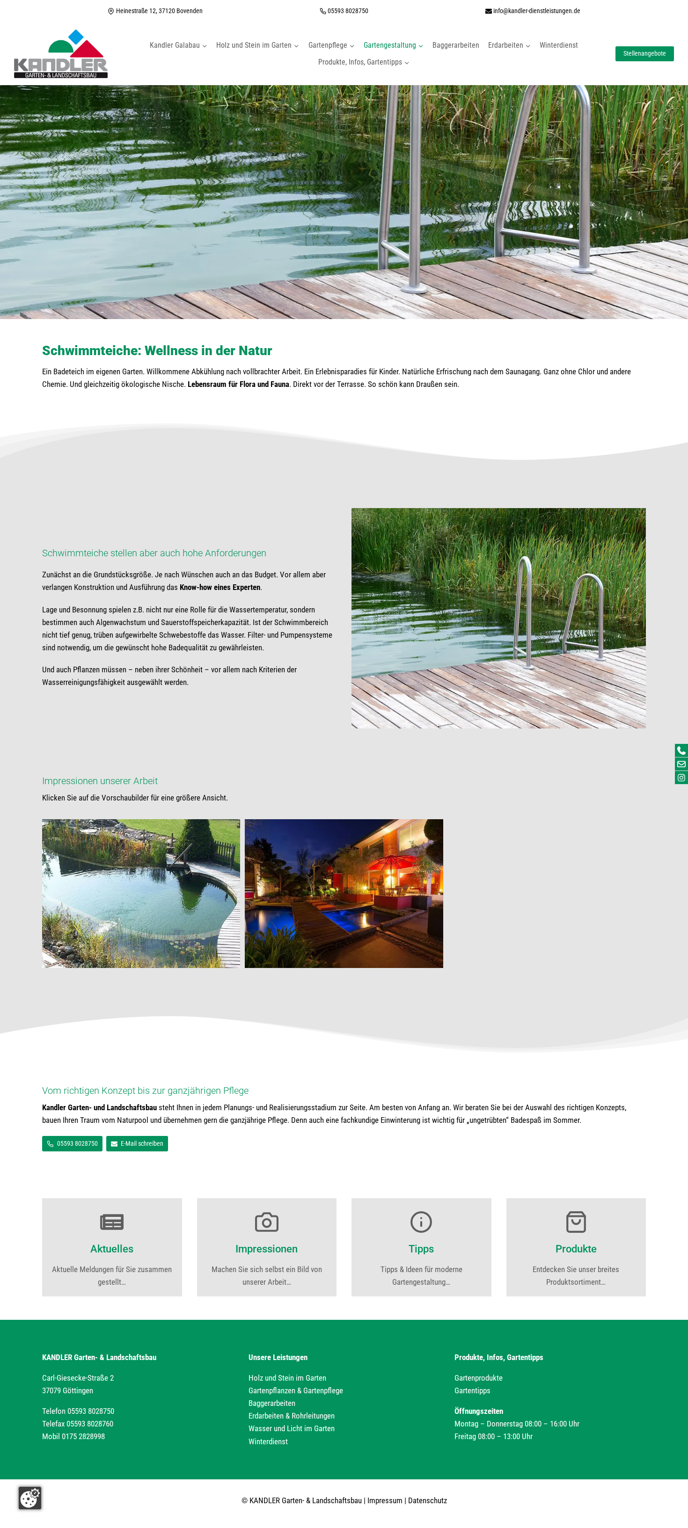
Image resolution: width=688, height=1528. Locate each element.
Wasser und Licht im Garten (292, 1428)
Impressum (385, 1500)
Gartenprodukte (478, 1377)
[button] (141, 893)
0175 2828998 (83, 1436)
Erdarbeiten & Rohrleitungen (292, 1415)
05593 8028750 (348, 11)
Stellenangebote (644, 53)
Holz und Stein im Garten (287, 1377)
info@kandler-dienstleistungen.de (536, 11)
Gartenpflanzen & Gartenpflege (296, 1390)
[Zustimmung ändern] (30, 1498)
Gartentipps (472, 1390)
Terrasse (350, 384)
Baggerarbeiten (455, 45)
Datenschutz (427, 1500)
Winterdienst (559, 45)
